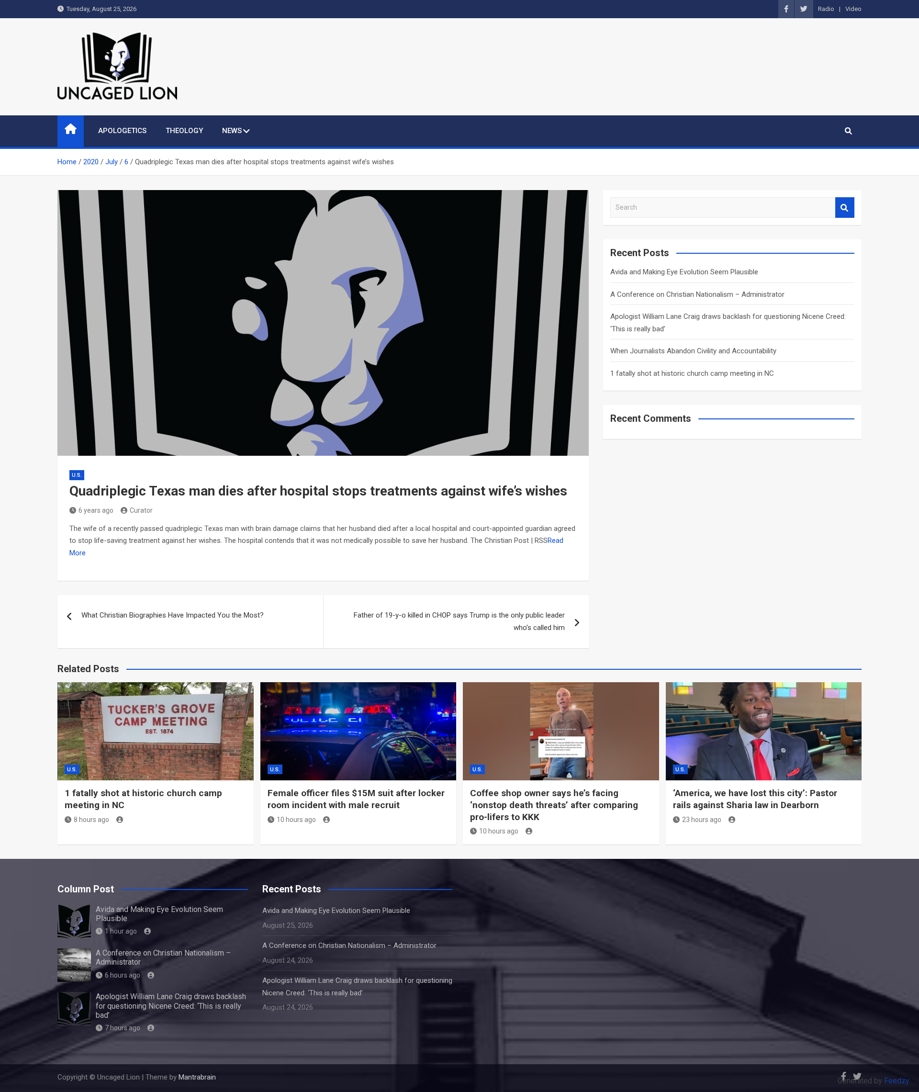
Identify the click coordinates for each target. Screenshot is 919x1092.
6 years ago (95, 510)
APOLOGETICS (122, 130)
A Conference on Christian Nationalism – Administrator (697, 294)
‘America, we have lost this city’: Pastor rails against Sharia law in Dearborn (755, 799)
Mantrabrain (197, 1077)
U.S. (77, 475)
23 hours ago (701, 819)
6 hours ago (122, 975)
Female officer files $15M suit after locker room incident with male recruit (356, 799)
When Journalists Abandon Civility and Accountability (693, 351)
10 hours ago (296, 819)
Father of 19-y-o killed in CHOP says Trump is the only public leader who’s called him (459, 621)
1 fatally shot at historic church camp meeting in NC (692, 373)
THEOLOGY (184, 130)
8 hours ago (91, 819)
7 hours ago (122, 1028)
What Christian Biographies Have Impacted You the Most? (172, 615)
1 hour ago (121, 931)
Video (853, 8)
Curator (141, 510)
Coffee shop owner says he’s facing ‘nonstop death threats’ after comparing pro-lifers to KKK (554, 805)
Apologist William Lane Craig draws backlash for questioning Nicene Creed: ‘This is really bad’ (171, 1005)
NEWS (232, 130)
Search (844, 207)
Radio (826, 8)
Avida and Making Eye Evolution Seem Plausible (684, 272)
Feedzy (896, 1080)
